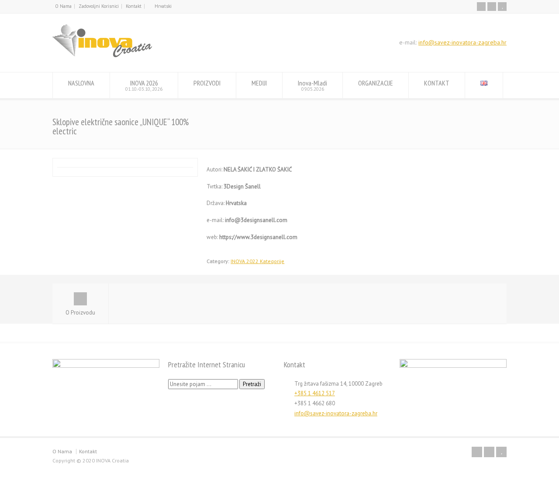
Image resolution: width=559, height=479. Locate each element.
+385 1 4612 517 (314, 393)
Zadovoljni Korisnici (99, 6)
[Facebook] (481, 6)
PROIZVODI (207, 83)
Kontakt (133, 6)
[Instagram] (491, 6)
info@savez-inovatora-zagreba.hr (462, 42)
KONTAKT (436, 83)
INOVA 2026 (143, 85)
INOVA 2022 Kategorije (257, 261)
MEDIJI (259, 83)
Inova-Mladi (312, 85)
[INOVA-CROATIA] (102, 55)
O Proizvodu (80, 312)
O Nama (63, 6)
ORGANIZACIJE (375, 83)
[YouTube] (502, 6)
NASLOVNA (81, 83)
